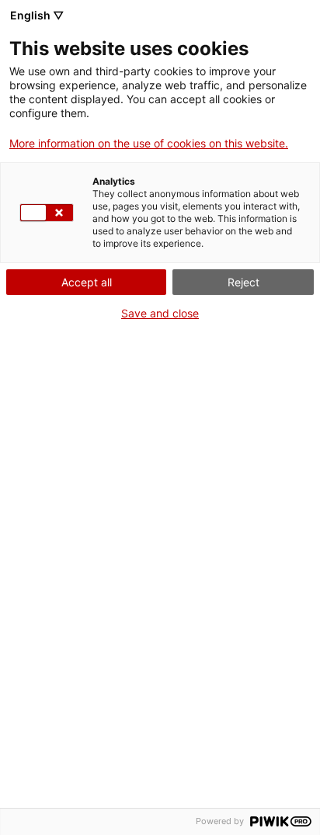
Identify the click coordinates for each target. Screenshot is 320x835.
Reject (243, 282)
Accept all (86, 282)
